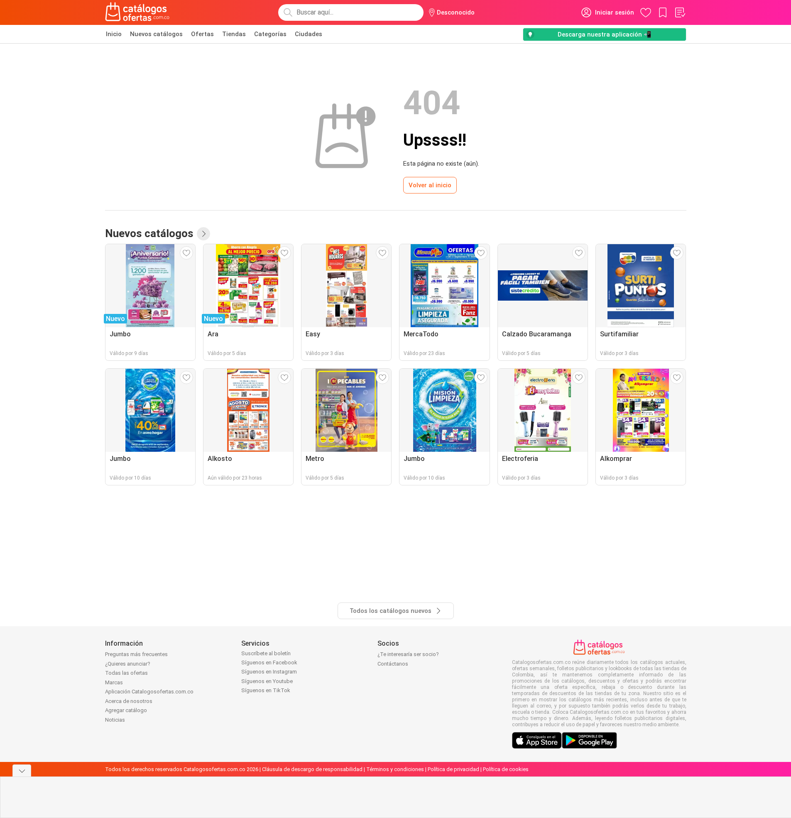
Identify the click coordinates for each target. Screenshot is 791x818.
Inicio (114, 34)
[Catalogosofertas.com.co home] (137, 12)
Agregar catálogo (126, 710)
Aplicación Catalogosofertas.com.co (149, 691)
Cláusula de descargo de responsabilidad (312, 769)
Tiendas (234, 34)
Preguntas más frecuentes (136, 654)
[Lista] (679, 12)
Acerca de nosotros (128, 701)
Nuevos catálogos (156, 34)
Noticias (115, 720)
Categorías (270, 34)
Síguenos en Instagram (269, 672)
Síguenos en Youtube (267, 681)
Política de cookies (506, 769)
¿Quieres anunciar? (127, 664)
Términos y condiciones (395, 769)
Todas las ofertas (126, 673)
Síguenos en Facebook (269, 662)
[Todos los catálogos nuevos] (203, 233)
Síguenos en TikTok (265, 690)
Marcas (114, 682)
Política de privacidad (453, 769)
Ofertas (202, 34)
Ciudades (308, 34)
